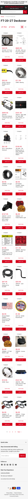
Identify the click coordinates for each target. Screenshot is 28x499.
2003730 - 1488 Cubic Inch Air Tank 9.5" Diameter (21, 383)
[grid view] (22, 27)
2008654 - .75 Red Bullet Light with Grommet (20, 416)
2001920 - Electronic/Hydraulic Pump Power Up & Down (7, 117)
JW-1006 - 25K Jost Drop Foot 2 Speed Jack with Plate (21, 51)
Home (2, 16)
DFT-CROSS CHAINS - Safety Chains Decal (20, 185)
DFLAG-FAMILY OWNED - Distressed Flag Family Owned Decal (6, 319)
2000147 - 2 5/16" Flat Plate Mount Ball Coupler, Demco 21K (6, 218)
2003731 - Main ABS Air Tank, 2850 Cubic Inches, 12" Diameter (21, 117)
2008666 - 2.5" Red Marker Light (7, 352)
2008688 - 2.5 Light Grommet (7, 184)
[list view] (25, 27)
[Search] (25, 12)
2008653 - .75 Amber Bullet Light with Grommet (7, 416)
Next (19, 432)
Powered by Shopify (14, 496)
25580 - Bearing (20, 82)
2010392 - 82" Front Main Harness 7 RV (7, 50)
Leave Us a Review (5, 473)
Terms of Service (18, 492)
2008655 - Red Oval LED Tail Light (20, 250)
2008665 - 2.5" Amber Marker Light (21, 216)
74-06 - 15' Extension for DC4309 (5, 285)
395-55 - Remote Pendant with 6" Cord (6, 84)
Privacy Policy (9, 492)
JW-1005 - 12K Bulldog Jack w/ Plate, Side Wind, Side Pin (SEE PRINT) (20, 151)
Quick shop (7, 56)
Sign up (22, 455)
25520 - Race (5, 382)
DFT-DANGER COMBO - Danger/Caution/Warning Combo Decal (7, 252)
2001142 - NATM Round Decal (20, 316)
